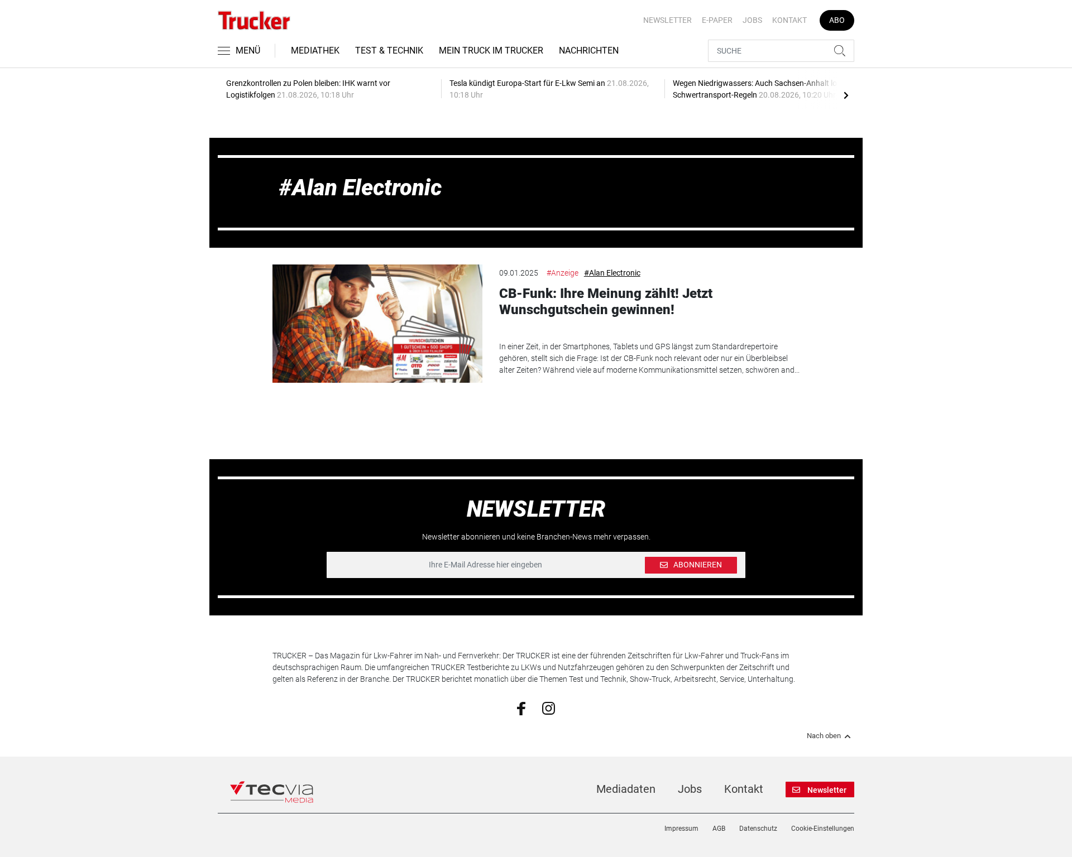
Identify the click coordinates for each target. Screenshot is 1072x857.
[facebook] (521, 708)
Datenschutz (758, 828)
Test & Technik (389, 50)
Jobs (752, 20)
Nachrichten (589, 50)
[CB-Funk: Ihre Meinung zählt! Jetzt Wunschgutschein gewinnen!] (377, 323)
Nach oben (824, 736)
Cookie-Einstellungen (822, 828)
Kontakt (789, 20)
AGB (718, 828)
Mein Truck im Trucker (491, 50)
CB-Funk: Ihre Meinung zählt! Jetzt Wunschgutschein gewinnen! (605, 301)
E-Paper (717, 20)
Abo (837, 20)
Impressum (681, 828)
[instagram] (548, 707)
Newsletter (667, 20)
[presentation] (846, 95)
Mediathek (315, 50)
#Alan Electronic (612, 272)
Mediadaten (625, 789)
